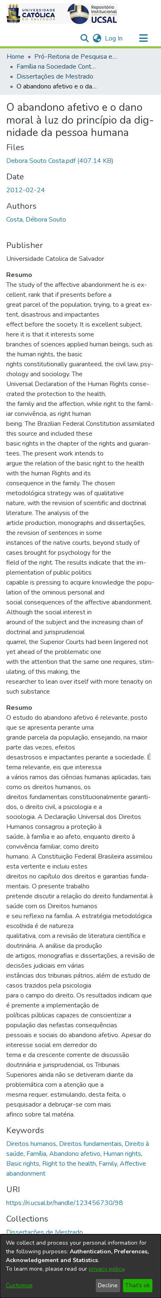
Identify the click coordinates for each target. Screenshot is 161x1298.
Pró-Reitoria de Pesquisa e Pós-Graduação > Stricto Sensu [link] (75, 56)
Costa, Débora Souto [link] (36, 219)
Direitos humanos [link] (31, 1143)
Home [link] (15, 56)
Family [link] (108, 1163)
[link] (60, 160)
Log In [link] (114, 38)
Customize (19, 1285)
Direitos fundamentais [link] (90, 1143)
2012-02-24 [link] (25, 190)
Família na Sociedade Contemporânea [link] (58, 66)
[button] (62, 13)
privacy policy (106, 1269)
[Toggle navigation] (143, 38)
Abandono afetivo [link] (74, 1153)
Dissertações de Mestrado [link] (55, 76)
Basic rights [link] (22, 1163)
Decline (108, 1285)
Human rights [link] (122, 1153)
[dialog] (80, 1266)
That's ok (137, 1285)
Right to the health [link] (69, 1163)
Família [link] (36, 1153)
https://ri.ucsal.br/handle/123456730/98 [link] (64, 1202)
